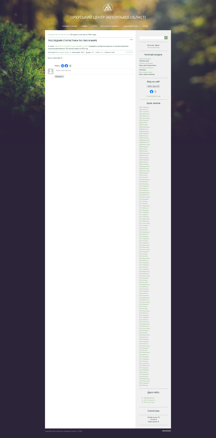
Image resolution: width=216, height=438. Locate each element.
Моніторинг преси (63, 52)
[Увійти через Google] (70, 65)
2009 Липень (143, 162)
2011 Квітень (143, 208)
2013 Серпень (144, 269)
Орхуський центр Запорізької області (108, 17)
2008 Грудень (144, 147)
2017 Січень (143, 350)
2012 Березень (144, 232)
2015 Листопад (144, 328)
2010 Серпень (144, 190)
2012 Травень (144, 236)
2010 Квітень (143, 182)
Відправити (59, 76)
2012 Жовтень (144, 247)
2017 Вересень (144, 365)
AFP (92, 52)
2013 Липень (143, 267)
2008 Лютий (143, 125)
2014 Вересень (144, 298)
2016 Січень (143, 333)
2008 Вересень (144, 140)
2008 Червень (144, 133)
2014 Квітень (143, 287)
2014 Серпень (144, 295)
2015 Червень (144, 317)
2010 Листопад (144, 197)
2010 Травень (144, 184)
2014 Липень (143, 293)
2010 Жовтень (144, 195)
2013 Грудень (144, 278)
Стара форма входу (153, 96)
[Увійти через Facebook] (66, 65)
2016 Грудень (144, 348)
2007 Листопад (144, 118)
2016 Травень (144, 339)
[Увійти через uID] (62, 65)
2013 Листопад (144, 276)
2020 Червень (144, 383)
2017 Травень (144, 357)
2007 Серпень (144, 112)
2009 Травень (144, 158)
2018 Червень (144, 370)
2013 (57, 35)
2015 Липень (143, 320)
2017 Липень (143, 361)
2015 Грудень (144, 330)
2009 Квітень (143, 155)
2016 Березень (144, 335)
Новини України (145, 59)
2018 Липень (143, 372)
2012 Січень (143, 228)
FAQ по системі (149, 402)
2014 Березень (144, 285)
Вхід (157, 47)
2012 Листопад (144, 250)
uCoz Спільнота (149, 400)
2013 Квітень (143, 260)
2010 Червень (144, 186)
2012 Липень (143, 241)
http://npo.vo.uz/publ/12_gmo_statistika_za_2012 (71, 46)
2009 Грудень (144, 173)
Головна (51, 35)
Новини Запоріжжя (146, 63)
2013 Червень (144, 265)
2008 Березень (144, 127)
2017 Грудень (144, 368)
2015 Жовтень (144, 326)
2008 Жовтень (144, 142)
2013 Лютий (143, 256)
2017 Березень (144, 352)
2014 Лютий (143, 282)
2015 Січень (143, 306)
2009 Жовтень (144, 168)
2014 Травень (144, 289)
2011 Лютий (143, 203)
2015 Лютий (143, 309)
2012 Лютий (143, 230)
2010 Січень (143, 175)
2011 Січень (143, 201)
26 (67, 35)
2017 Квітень (143, 355)
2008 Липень (143, 136)
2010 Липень (143, 188)
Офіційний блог (149, 398)
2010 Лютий (143, 177)
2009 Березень (144, 153)
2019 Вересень (144, 379)
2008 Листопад (144, 144)
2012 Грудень (144, 252)
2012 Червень (144, 239)
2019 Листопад (144, 381)
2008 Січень (143, 123)
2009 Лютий (143, 151)
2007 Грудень (144, 120)
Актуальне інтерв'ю (146, 68)
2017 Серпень (144, 363)
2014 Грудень (144, 304)
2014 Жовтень (144, 300)
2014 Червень (144, 291)
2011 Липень (143, 214)
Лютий (62, 35)
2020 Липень (143, 385)
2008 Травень (144, 131)
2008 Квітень (143, 129)
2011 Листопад (144, 223)
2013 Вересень (144, 271)
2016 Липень (143, 344)
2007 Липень (143, 109)
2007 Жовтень (144, 116)
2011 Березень (144, 206)
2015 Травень (144, 315)
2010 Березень (144, 179)
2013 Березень (144, 258)
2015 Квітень (143, 313)
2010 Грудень (144, 199)
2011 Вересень (144, 219)
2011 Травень (144, 210)
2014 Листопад (144, 302)
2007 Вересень (144, 114)
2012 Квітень (143, 234)
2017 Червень (144, 359)
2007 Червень (144, 107)
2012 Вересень (144, 245)
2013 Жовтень (144, 274)
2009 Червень (144, 160)
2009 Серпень (144, 164)
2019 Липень (143, 376)
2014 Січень (143, 280)
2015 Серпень (144, 322)
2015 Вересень (144, 324)
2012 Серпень (144, 243)
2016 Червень (144, 341)
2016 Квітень (143, 337)
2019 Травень (144, 374)
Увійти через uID (153, 86)
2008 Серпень (144, 138)
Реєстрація (151, 47)
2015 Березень (144, 311)
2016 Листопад (144, 346)
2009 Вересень (144, 166)
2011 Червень (144, 212)
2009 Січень (143, 149)
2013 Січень (143, 254)
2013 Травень (144, 263)
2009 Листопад (144, 171)
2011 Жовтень (144, 221)
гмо (101, 52)
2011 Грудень (144, 225)
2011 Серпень (144, 217)
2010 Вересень (144, 193)
